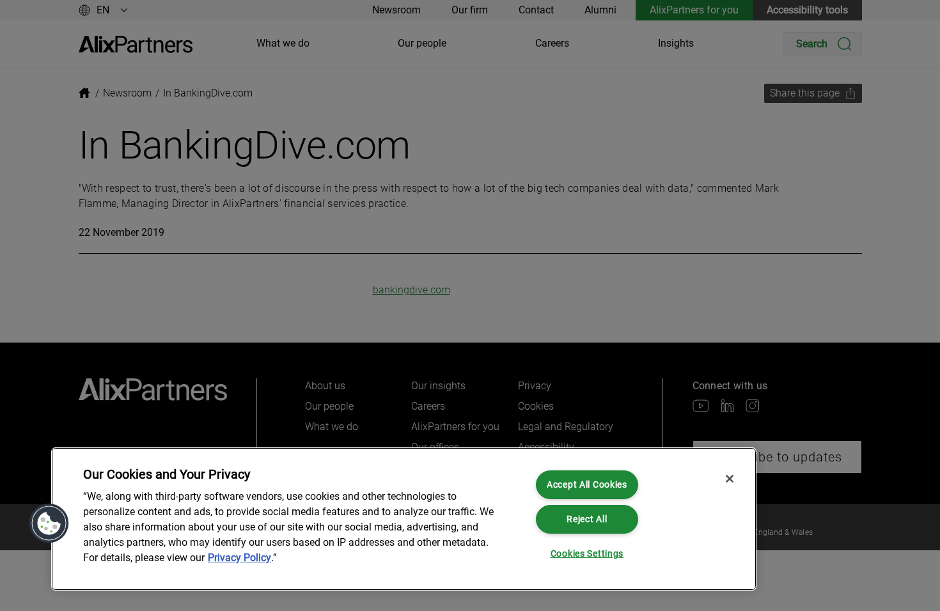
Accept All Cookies (587, 484)
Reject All (587, 519)
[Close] (730, 479)
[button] (49, 523)
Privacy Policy (239, 558)
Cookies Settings (587, 553)
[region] (403, 519)
